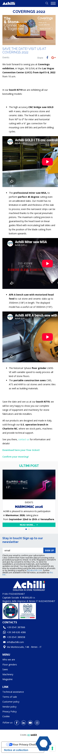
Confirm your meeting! (15, 456)
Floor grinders (9, 664)
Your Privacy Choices (26, 744)
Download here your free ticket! (21, 450)
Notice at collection (16, 750)
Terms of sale (9, 696)
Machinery (7, 674)
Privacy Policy (9, 711)
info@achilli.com (34, 570)
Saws (5, 669)
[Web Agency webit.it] (32, 735)
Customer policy (10, 701)
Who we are (8, 659)
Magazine (7, 679)
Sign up (49, 550)
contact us (24, 439)
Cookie (6, 716)
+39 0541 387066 (16, 627)
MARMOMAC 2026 (29, 507)
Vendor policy (9, 706)
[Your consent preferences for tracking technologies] (52, 748)
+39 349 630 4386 (16, 632)
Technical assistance (13, 691)
